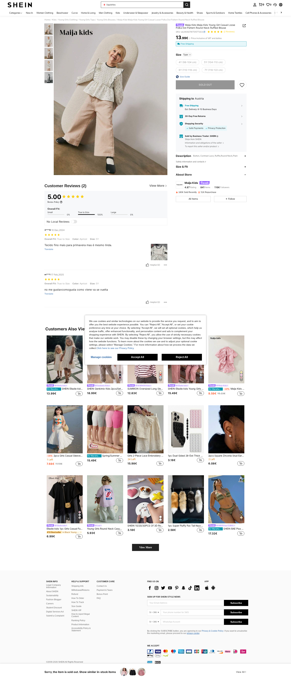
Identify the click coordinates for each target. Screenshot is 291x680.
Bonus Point (102, 594)
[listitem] (64, 367)
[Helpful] (147, 265)
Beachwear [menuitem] (62, 12)
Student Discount (54, 607)
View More (145, 547)
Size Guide (76, 606)
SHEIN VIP (76, 610)
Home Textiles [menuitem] (235, 12)
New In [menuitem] (29, 12)
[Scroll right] (281, 12)
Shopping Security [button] (194, 123)
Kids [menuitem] (118, 12)
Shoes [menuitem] (200, 12)
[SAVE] (242, 84)
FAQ (99, 598)
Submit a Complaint (55, 616)
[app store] (206, 589)
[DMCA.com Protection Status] (158, 662)
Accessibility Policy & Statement (81, 629)
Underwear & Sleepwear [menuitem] (135, 12)
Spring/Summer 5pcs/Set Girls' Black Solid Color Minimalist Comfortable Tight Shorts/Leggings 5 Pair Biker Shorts (105, 455)
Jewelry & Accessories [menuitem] (162, 12)
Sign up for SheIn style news (163, 597)
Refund (74, 594)
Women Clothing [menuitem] (44, 12)
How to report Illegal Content (80, 615)
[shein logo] (20, 4)
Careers (50, 603)
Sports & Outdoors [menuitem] (215, 12)
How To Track (77, 602)
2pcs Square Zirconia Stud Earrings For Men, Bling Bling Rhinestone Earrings (226, 455)
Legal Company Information (53, 586)
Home (47, 20)
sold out (205, 84)
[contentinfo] (197, 653)
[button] (275, 5)
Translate (48, 249)
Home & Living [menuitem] (88, 12)
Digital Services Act (55, 612)
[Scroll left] (277, 12)
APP (206, 581)
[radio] (187, 62)
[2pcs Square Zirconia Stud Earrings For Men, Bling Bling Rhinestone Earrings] (226, 429)
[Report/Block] (165, 265)
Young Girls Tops (87, 20)
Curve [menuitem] (75, 12)
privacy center (193, 633)
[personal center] (255, 5)
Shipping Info (77, 586)
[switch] (74, 221)
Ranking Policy (78, 620)
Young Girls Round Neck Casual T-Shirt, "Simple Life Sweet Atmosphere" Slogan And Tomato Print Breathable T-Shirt (105, 528)
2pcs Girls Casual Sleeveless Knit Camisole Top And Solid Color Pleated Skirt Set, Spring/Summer (65, 455)
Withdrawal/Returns (80, 590)
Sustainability (52, 595)
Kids (54, 20)
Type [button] (185, 54)
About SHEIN (52, 591)
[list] (174, 587)
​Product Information (80, 624)
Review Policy (53, 202)
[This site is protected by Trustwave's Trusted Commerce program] (149, 662)
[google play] (213, 589)
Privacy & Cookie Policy (212, 631)
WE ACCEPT (153, 646)
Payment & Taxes (104, 590)
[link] (261, 5)
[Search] (186, 5)
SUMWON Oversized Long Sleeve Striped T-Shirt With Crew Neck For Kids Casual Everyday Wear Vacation (145, 388)
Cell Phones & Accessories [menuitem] (258, 12)
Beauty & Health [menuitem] (184, 12)
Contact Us (102, 586)
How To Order (77, 598)
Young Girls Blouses (106, 20)
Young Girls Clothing (67, 20)
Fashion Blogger (53, 599)
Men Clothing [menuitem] (105, 12)
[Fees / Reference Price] (189, 38)
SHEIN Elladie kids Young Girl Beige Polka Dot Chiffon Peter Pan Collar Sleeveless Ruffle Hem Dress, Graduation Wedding (65, 388)
